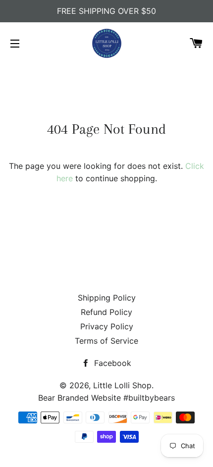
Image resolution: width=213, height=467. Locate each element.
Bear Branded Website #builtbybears (106, 398)
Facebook (111, 363)
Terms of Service (106, 341)
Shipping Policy (107, 298)
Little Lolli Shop (122, 385)
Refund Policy (106, 312)
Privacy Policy (106, 326)
